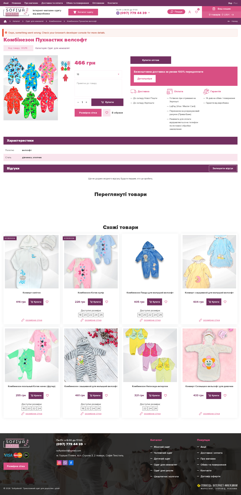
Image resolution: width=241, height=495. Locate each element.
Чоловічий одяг (163, 452)
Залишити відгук (223, 168)
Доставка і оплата (211, 452)
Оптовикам (98, 3)
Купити (109, 102)
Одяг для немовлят (59, 48)
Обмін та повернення (77, 3)
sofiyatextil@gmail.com (68, 450)
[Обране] (196, 12)
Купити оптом (150, 60)
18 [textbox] (78, 74)
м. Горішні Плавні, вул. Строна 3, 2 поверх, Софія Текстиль (90, 455)
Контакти (113, 3)
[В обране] (47, 302)
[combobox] (98, 74)
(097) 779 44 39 (133, 13)
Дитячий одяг (162, 458)
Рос (236, 3)
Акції (5, 3)
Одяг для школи (163, 470)
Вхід (190, 12)
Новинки (16, 3)
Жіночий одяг (162, 446)
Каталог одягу (85, 12)
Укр (230, 3)
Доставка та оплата (52, 3)
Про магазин (31, 3)
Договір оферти (210, 476)
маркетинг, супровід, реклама (219, 489)
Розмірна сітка (88, 112)
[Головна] (5, 21)
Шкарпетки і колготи (166, 476)
